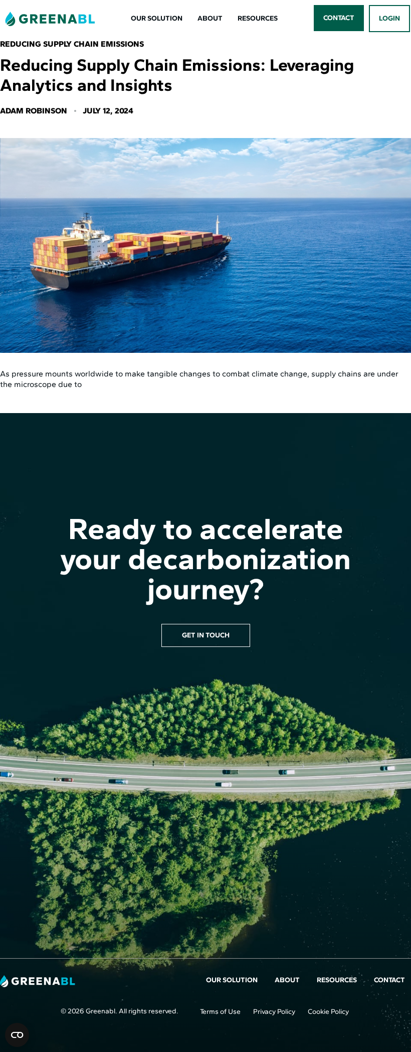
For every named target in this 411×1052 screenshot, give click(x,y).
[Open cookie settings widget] (17, 1035)
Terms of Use (220, 1011)
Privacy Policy (274, 1011)
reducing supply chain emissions (72, 44)
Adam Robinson (33, 110)
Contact (389, 980)
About (210, 18)
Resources (258, 18)
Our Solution (156, 18)
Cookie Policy (328, 1011)
